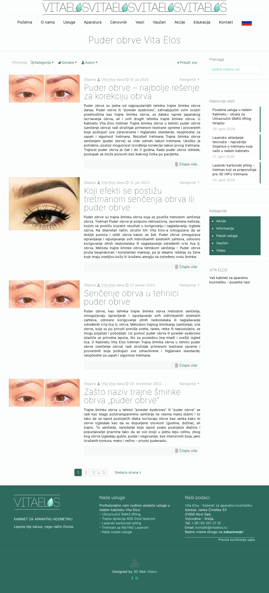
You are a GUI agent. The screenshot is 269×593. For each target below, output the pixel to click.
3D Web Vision (145, 571)
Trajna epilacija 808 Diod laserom (128, 518)
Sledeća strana (126, 472)
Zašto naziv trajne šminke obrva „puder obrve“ (132, 396)
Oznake (68, 62)
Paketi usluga (226, 236)
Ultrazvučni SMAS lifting (121, 514)
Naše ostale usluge (117, 532)
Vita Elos (109, 79)
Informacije (225, 228)
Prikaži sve (188, 62)
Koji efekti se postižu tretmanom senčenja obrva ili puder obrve (139, 199)
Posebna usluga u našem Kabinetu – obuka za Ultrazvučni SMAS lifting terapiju (232, 116)
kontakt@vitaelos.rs (211, 527)
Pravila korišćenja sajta (236, 540)
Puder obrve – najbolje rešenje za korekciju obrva (141, 91)
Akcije (221, 221)
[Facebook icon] (132, 578)
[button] (132, 578)
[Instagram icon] (136, 578)
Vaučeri (222, 243)
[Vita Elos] (134, 13)
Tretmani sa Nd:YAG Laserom (125, 527)
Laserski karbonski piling (121, 523)
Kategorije (43, 62)
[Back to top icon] (248, 584)
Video (220, 250)
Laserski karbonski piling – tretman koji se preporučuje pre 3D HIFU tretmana (234, 169)
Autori (90, 62)
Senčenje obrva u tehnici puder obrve (131, 297)
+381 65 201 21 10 (206, 523)
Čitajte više (188, 164)
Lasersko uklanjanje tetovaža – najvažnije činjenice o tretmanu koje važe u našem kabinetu (232, 144)
